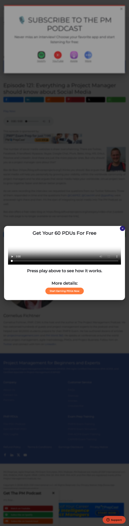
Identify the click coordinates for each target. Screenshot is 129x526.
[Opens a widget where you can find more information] (114, 520)
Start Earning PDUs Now (64, 290)
